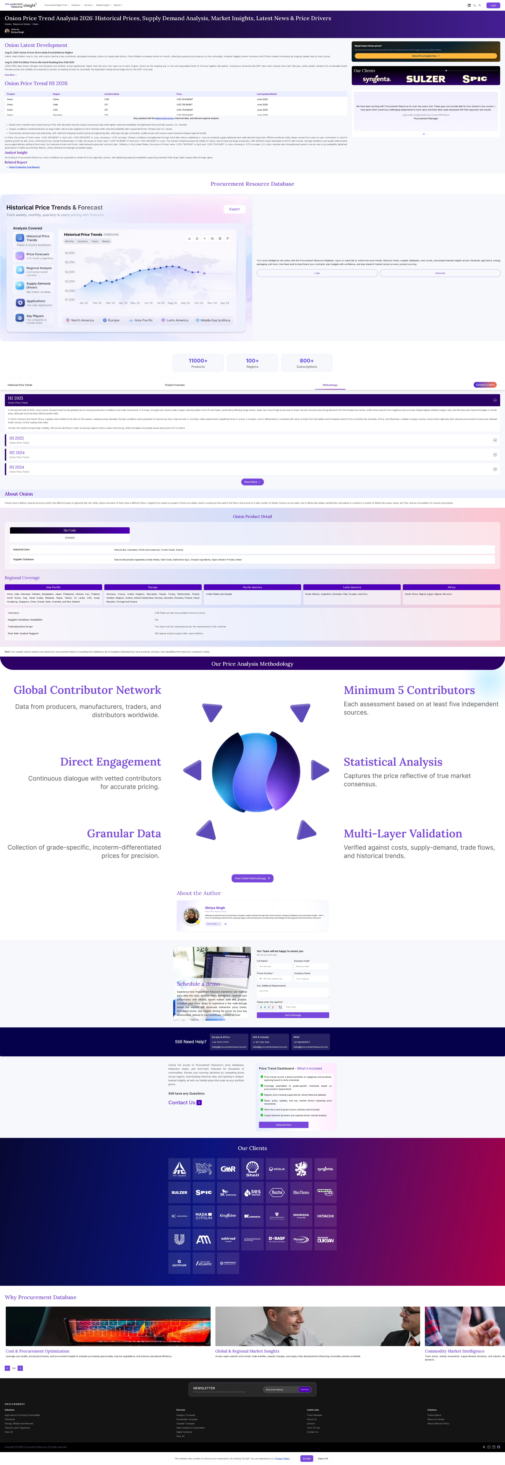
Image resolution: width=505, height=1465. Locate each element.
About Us (312, 1419)
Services (88, 5)
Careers (311, 1423)
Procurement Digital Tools (56, 5)
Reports (117, 5)
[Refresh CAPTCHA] (280, 1007)
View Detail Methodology (250, 878)
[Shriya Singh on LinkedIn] (225, 924)
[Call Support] (474, 5)
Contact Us (181, 1102)
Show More (250, 482)
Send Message (293, 1015)
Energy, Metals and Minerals (19, 1423)
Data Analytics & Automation (190, 1427)
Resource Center (21, 24)
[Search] (479, 5)
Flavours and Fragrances (17, 1427)
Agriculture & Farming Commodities (22, 1415)
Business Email (302, 961)
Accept (307, 1458)
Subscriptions (434, 1415)
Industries (76, 5)
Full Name (262, 961)
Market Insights (102, 5)
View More (10, 75)
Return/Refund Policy (438, 1423)
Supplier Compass (185, 1423)
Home (8, 24)
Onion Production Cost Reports (24, 167)
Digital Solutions (184, 1432)
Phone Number (265, 973)
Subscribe (440, 273)
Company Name (302, 973)
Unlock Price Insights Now (424, 56)
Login (493, 5)
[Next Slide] (19, 1368)
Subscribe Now (283, 1125)
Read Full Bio (212, 924)
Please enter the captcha (270, 1002)
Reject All (323, 1458)
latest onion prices (164, 118)
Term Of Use (313, 1427)
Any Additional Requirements (271, 985)
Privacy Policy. (282, 1458)
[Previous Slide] (7, 1368)
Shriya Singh (17, 32)
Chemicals (10, 1419)
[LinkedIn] (469, 5)
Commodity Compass (186, 1419)
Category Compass (185, 1415)
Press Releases (314, 1415)
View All (9, 1432)
